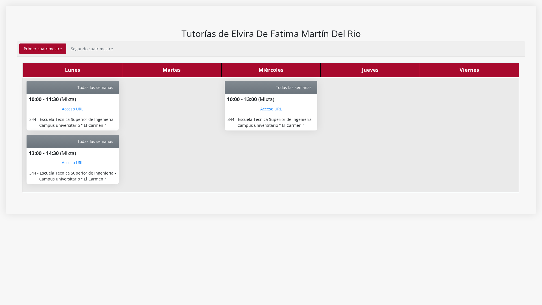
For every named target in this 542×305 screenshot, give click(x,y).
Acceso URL (72, 109)
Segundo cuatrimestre (92, 48)
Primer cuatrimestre (43, 48)
